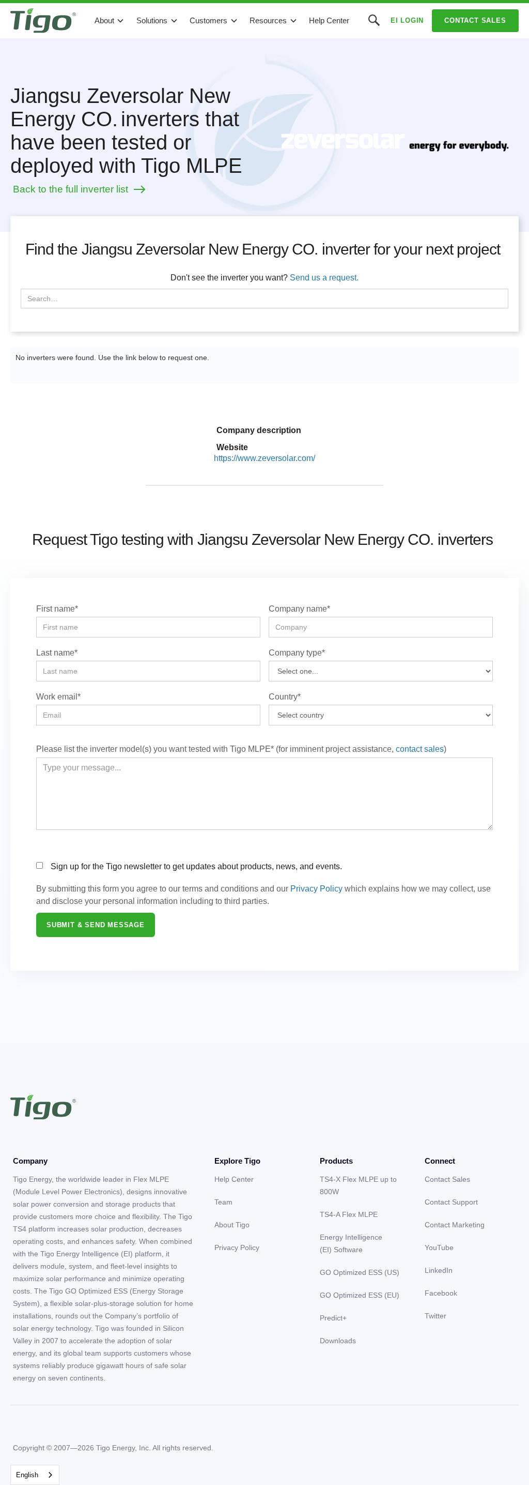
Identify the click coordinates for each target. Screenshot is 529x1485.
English (27, 1475)
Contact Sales (475, 20)
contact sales (420, 749)
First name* (57, 608)
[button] (109, 20)
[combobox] (34, 1475)
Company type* (297, 652)
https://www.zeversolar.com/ (264, 458)
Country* (285, 696)
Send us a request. (324, 277)
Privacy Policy (316, 888)
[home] (43, 20)
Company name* (299, 608)
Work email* (58, 696)
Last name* (56, 652)
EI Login (407, 20)
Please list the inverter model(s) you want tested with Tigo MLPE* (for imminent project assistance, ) (241, 749)
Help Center (329, 20)
